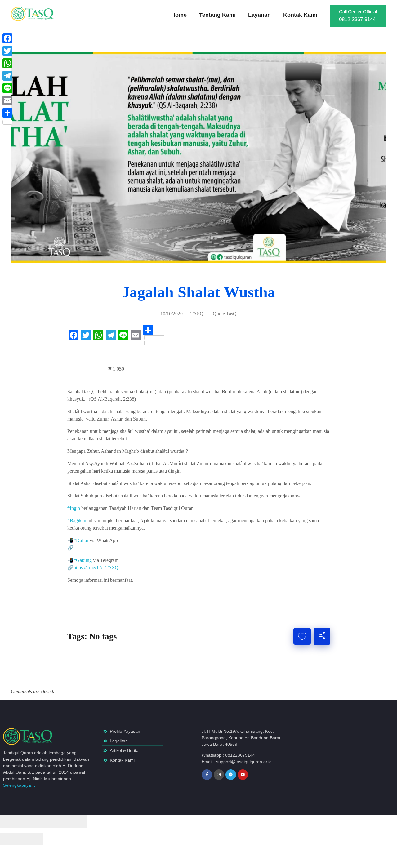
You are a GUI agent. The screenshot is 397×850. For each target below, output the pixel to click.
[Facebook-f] (207, 774)
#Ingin (73, 508)
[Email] (7, 100)
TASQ (196, 313)
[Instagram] (219, 774)
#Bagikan (76, 520)
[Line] (7, 88)
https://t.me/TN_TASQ (96, 567)
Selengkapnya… (19, 785)
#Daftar (81, 540)
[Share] (32, 821)
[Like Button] (302, 636)
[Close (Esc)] (11, 821)
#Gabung (83, 560)
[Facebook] (7, 38)
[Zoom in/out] (76, 821)
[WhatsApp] (7, 63)
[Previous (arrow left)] (11, 839)
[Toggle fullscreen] (54, 821)
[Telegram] (230, 774)
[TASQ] (35, 14)
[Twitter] (7, 51)
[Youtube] (243, 774)
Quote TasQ (225, 313)
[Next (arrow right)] (32, 839)
